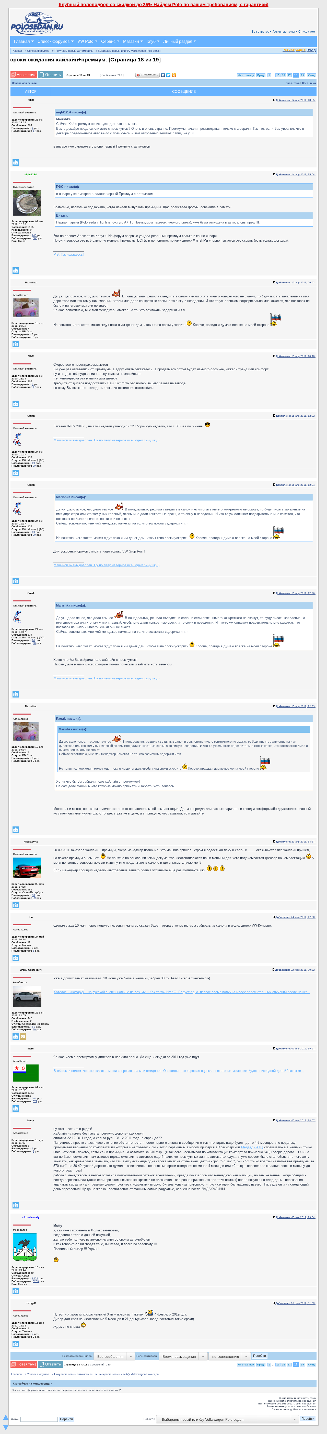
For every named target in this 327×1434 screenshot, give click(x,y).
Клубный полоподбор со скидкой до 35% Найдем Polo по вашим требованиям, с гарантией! (163, 4)
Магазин (131, 41)
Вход (311, 50)
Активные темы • (285, 31)
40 (34, 1029)
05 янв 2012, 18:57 (296, 1120)
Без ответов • (261, 31)
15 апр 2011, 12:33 (296, 706)
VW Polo (85, 41)
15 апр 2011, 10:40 (296, 356)
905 (34, 235)
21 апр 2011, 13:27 (296, 841)
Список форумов (54, 41)
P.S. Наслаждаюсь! (69, 254)
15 (277, 75)
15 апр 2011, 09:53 (296, 282)
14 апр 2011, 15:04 (296, 174)
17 (289, 75)
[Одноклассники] (174, 75)
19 (302, 75)
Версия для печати (24, 83)
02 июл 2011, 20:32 (295, 969)
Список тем (306, 31)
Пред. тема (293, 83)
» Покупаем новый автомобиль (72, 50)
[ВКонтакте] (163, 75)
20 (34, 465)
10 (33, 463)
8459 (35, 1278)
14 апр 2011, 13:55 (296, 100)
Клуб (151, 41)
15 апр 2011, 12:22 (296, 415)
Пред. (260, 75)
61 (33, 1026)
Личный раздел (177, 41)
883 (35, 238)
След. (311, 75)
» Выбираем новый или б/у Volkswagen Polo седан (128, 50)
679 (35, 1101)
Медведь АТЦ (252, 1147)
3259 (36, 1281)
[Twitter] (168, 75)
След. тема (309, 83)
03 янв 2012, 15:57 (296, 1048)
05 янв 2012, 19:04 (296, 1217)
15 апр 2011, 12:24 (296, 484)
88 (33, 895)
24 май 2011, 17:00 (295, 917)
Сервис (108, 41)
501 (34, 1098)
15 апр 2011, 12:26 (296, 593)
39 (34, 898)
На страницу (246, 75)
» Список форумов (37, 50)
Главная (22, 41)
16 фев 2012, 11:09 (295, 1303)
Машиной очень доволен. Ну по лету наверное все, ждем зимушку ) (106, 440)
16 (283, 75)
